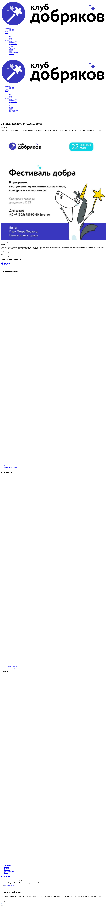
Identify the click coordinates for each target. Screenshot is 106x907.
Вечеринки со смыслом (13, 44)
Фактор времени (11, 54)
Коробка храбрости (12, 45)
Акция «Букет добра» (12, 53)
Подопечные (7, 32)
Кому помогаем (8, 465)
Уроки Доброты (11, 46)
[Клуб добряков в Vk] (2, 118)
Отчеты (6, 56)
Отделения (10, 39)
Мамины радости (12, 48)
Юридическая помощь (13, 47)
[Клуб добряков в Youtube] (5, 118)
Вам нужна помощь (8, 28)
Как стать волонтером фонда (12, 668)
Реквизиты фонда (12, 37)
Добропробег (11, 51)
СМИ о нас (11, 36)
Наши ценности (11, 34)
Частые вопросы (11, 30)
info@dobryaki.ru (9, 885)
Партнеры (10, 35)
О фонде (6, 33)
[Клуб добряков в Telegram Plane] (8, 118)
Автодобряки (11, 49)
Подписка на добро (12, 42)
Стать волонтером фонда (13, 43)
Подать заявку (11, 29)
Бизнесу (6, 55)
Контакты (10, 38)
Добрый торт (11, 50)
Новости (6, 31)
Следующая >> (5, 264)
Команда (6, 868)
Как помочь (7, 40)
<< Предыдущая (5, 263)
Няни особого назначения (13, 52)
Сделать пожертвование (13, 41)
